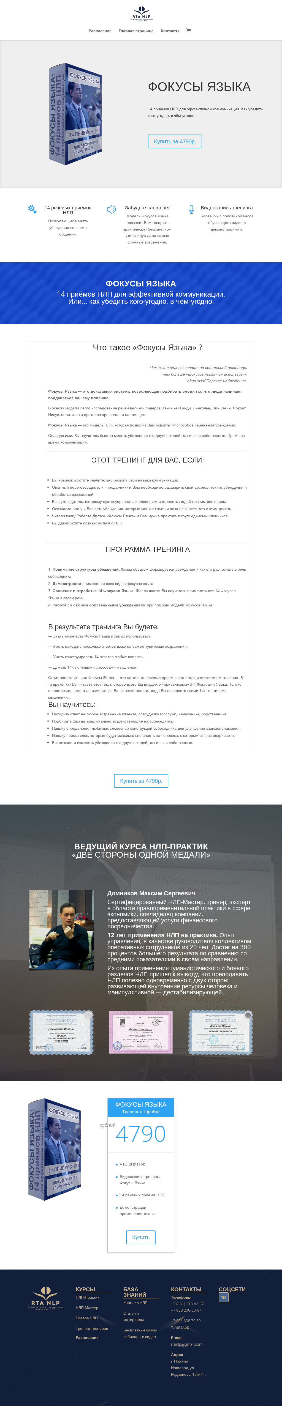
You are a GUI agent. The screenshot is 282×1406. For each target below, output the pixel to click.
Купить (141, 1237)
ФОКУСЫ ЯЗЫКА (199, 86)
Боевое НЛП (87, 1318)
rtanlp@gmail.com (186, 1344)
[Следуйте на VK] (224, 1297)
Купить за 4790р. (175, 141)
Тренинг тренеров (92, 1328)
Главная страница (136, 31)
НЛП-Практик (87, 1297)
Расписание (100, 31)
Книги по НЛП (135, 1303)
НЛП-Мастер (87, 1308)
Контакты (170, 31)
